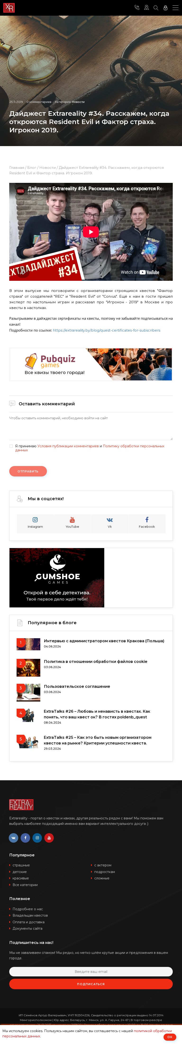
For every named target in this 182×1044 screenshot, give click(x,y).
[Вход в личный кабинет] (165, 7)
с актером (102, 865)
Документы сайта (27, 928)
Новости (78, 102)
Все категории (25, 885)
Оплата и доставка (29, 922)
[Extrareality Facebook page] (25, 838)
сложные (101, 878)
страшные (21, 865)
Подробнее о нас (28, 909)
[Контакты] (137, 8)
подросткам (104, 872)
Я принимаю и (89, 448)
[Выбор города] (146, 8)
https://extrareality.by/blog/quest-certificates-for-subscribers (106, 330)
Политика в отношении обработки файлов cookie (95, 661)
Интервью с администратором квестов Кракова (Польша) (104, 641)
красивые (21, 878)
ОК (170, 1037)
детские (20, 872)
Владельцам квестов (30, 915)
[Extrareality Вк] (13, 838)
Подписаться (91, 984)
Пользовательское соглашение (77, 686)
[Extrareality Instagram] (37, 838)
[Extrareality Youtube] (49, 838)
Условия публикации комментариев (68, 446)
